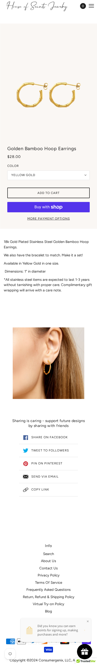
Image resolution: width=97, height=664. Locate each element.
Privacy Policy (49, 575)
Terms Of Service (48, 582)
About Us (48, 561)
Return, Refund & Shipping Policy (48, 597)
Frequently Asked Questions (48, 590)
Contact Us (48, 568)
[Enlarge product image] (48, 85)
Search (48, 554)
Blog (48, 611)
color (13, 166)
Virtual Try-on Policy (48, 604)
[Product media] (48, 363)
